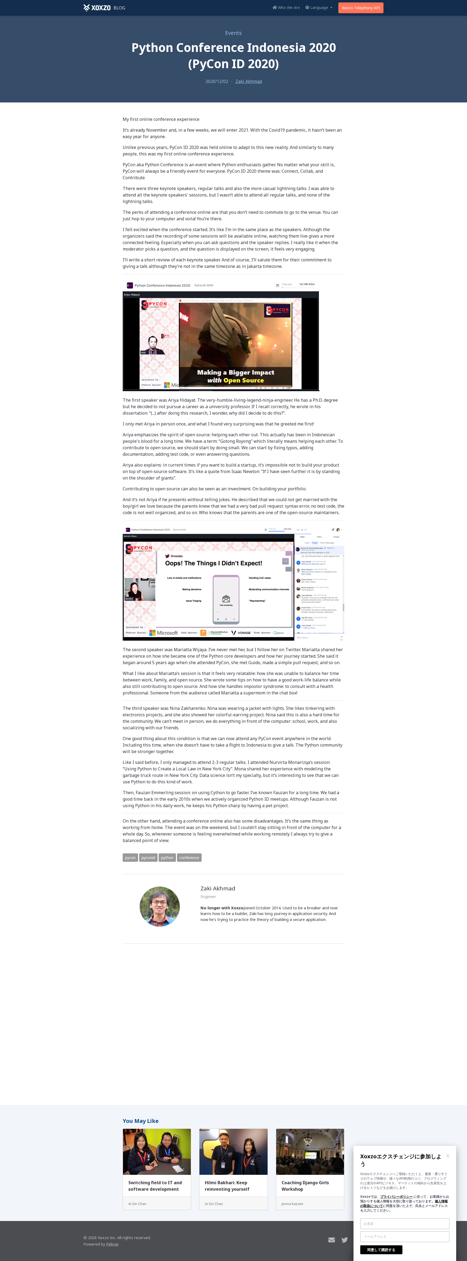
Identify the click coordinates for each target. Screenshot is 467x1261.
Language (319, 7)
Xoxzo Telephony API (361, 7)
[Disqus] (233, 1022)
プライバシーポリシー (396, 1196)
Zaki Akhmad (248, 81)
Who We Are (288, 7)
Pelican (112, 1244)
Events (233, 32)
